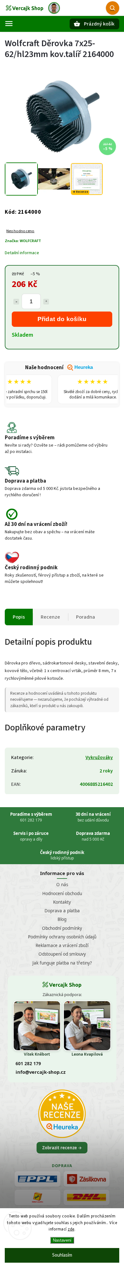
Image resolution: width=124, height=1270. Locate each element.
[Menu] (9, 23)
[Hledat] (112, 8)
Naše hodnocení (59, 367)
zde (71, 1229)
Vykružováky (99, 757)
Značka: (23, 241)
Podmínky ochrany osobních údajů (62, 937)
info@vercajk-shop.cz (40, 1072)
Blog (62, 919)
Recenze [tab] (50, 617)
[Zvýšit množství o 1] (46, 302)
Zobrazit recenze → (62, 1148)
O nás (62, 884)
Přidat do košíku (62, 319)
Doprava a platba (62, 911)
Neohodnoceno (20, 231)
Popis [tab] (19, 617)
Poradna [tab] (85, 617)
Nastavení (62, 1240)
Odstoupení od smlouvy (62, 954)
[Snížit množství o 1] (16, 302)
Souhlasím (62, 1255)
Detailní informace (22, 253)
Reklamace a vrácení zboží (62, 945)
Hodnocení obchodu (62, 893)
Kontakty (62, 902)
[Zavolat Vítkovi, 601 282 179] (54, 8)
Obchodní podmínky (62, 928)
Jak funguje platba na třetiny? (62, 963)
